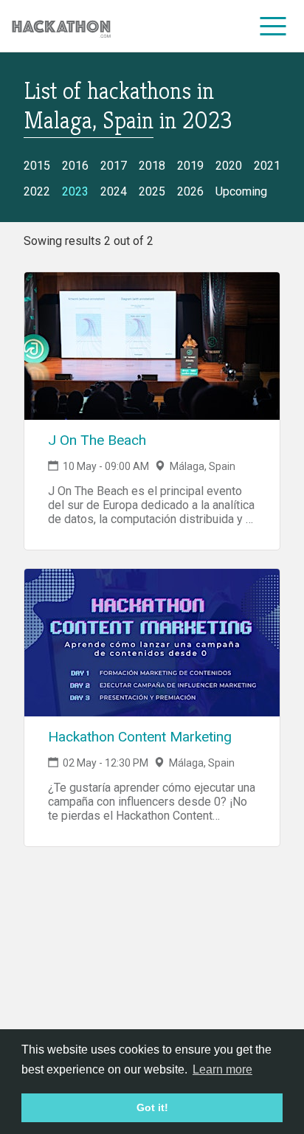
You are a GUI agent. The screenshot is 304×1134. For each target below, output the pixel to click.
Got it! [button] (152, 1107)
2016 (75, 166)
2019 (190, 166)
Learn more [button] (222, 1069)
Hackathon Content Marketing (140, 736)
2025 (152, 191)
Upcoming (241, 191)
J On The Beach (97, 440)
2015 (37, 166)
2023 (75, 191)
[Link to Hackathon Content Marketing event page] (152, 642)
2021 (267, 166)
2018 (152, 166)
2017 (113, 166)
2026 (190, 191)
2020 (228, 166)
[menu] (273, 26)
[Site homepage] (61, 26)
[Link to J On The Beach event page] (152, 346)
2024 (113, 191)
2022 (37, 191)
